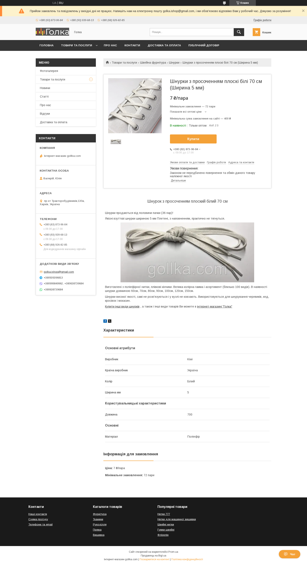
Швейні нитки (165, 524)
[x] (109, 321)
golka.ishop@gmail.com (59, 271)
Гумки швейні (165, 529)
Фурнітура (100, 514)
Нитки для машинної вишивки (176, 519)
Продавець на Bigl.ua (153, 555)
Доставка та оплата (164, 45)
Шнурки (174, 62)
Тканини (98, 519)
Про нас (110, 45)
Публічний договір (203, 45)
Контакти (132, 45)
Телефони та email (40, 524)
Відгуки (45, 113)
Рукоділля (100, 524)
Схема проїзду (38, 519)
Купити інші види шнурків (122, 306)
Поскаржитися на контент (154, 559)
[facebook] (105, 321)
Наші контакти (37, 514)
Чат (292, 554)
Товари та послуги (76, 45)
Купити (193, 139)
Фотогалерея (49, 71)
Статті (44, 96)
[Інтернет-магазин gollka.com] (52, 34)
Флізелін (163, 534)
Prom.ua (173, 551)
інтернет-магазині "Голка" (214, 306)
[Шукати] (239, 32)
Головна (46, 45)
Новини (45, 88)
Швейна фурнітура (153, 62)
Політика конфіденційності (187, 559)
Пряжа (97, 529)
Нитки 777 (163, 514)
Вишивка (98, 534)
